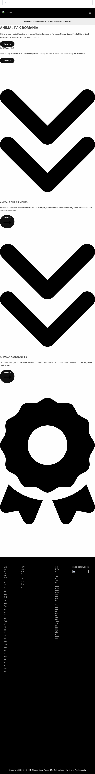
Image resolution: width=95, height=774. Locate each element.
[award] (47, 524)
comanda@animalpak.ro (57, 594)
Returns (5, 630)
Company (5, 591)
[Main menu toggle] (90, 12)
